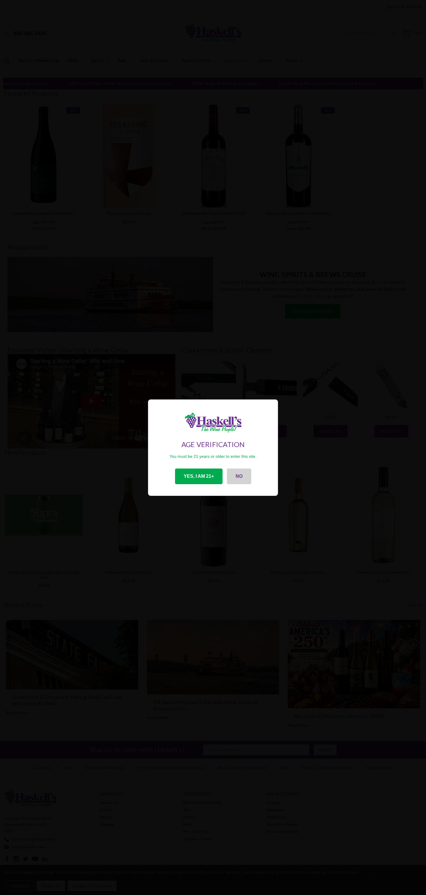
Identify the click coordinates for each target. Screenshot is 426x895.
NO (239, 476)
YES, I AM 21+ (199, 476)
